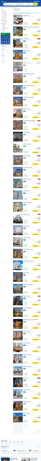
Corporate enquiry (30, 1)
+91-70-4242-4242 (20, 1)
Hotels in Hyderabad (5, 7)
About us (25, 1)
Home (1, 7)
